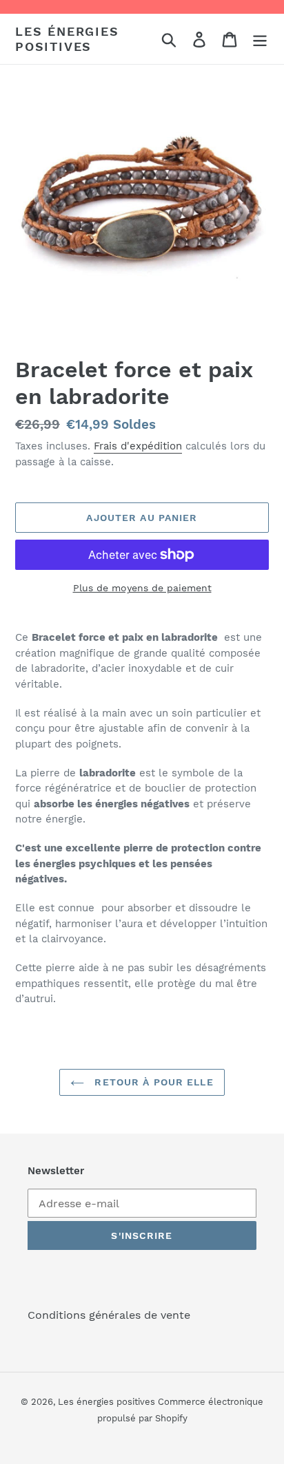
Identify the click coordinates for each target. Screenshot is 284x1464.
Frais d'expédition (138, 446)
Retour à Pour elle (152, 1082)
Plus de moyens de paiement (142, 587)
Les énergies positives (67, 39)
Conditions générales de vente (109, 1315)
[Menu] (260, 38)
